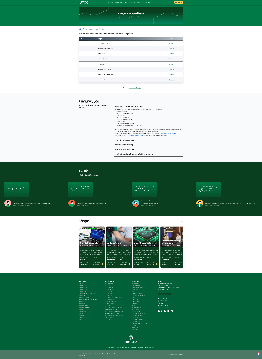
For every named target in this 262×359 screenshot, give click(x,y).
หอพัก (80, 319)
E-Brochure (140, 2)
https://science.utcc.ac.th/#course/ (168, 134)
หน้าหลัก (82, 29)
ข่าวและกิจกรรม (147, 2)
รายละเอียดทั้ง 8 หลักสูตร (135, 88)
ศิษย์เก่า (133, 298)
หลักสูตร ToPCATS (83, 288)
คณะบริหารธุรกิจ (109, 284)
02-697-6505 (163, 299)
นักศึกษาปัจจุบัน (131, 2)
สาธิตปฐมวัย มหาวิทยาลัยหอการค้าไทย (141, 323)
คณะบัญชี (107, 286)
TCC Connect (135, 327)
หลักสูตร (117, 2)
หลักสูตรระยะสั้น (82, 309)
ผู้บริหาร (133, 292)
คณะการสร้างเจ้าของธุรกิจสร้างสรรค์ (113, 307)
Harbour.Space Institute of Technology (114, 316)
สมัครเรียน (177, 2)
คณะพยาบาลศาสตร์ (109, 303)
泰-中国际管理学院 (112, 314)
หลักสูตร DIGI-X (82, 303)
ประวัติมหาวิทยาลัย (136, 286)
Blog (153, 2)
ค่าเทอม (121, 2)
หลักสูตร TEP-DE (83, 292)
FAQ (126, 2)
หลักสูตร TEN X (82, 301)
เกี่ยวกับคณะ (110, 2)
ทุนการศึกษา (81, 313)
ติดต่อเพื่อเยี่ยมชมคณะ (165, 294)
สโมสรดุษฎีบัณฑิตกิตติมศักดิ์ (138, 296)
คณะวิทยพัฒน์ (108, 305)
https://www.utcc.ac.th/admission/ (137, 136)
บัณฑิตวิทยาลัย (108, 320)
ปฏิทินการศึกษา (135, 301)
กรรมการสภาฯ (135, 290)
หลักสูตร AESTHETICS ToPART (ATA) (87, 294)
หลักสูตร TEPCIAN (83, 290)
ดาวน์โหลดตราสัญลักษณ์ (137, 294)
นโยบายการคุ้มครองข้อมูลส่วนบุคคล (176, 354)
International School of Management (114, 311)
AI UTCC (134, 325)
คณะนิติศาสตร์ (108, 296)
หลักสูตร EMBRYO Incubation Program (88, 299)
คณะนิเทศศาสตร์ (109, 292)
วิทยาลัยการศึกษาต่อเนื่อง (111, 309)
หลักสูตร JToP (82, 296)
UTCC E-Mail (135, 329)
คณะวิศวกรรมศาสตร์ (110, 294)
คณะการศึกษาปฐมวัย (110, 299)
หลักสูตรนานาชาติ (109, 318)
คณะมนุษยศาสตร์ (109, 290)
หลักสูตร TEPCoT (83, 286)
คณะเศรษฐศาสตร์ (109, 288)
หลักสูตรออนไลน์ (82, 311)
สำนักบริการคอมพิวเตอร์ (137, 319)
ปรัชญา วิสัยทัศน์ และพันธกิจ (138, 288)
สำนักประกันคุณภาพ (136, 321)
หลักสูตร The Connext (84, 298)
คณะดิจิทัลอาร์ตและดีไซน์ (110, 301)
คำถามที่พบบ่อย (123, 347)
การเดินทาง (81, 317)
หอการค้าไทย (135, 284)
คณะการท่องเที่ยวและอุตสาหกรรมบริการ (114, 298)
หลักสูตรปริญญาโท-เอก (84, 307)
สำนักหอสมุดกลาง (136, 317)
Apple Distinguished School (138, 313)
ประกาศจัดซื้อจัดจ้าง (136, 307)
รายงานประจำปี (135, 305)
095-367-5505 (163, 301)
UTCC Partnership (136, 311)
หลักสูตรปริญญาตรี (83, 305)
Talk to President (136, 309)
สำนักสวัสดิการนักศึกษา (137, 315)
